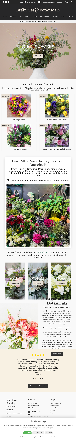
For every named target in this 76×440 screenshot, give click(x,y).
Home (4, 16)
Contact (63, 16)
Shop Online (12, 16)
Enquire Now (38, 283)
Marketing (53, 437)
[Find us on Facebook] (4, 2)
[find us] (9, 2)
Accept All (27, 433)
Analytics (34, 437)
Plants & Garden (44, 16)
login (21, 2)
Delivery (35, 16)
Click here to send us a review (38, 386)
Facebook (43, 252)
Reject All (49, 433)
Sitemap (53, 410)
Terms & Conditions (56, 403)
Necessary (25, 437)
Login (52, 413)
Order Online (61, 283)
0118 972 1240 (35, 412)
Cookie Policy (55, 408)
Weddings (27, 16)
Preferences (43, 437)
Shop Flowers (15, 283)
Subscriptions (55, 16)
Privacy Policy (55, 406)
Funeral (20, 16)
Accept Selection (38, 433)
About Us (70, 16)
